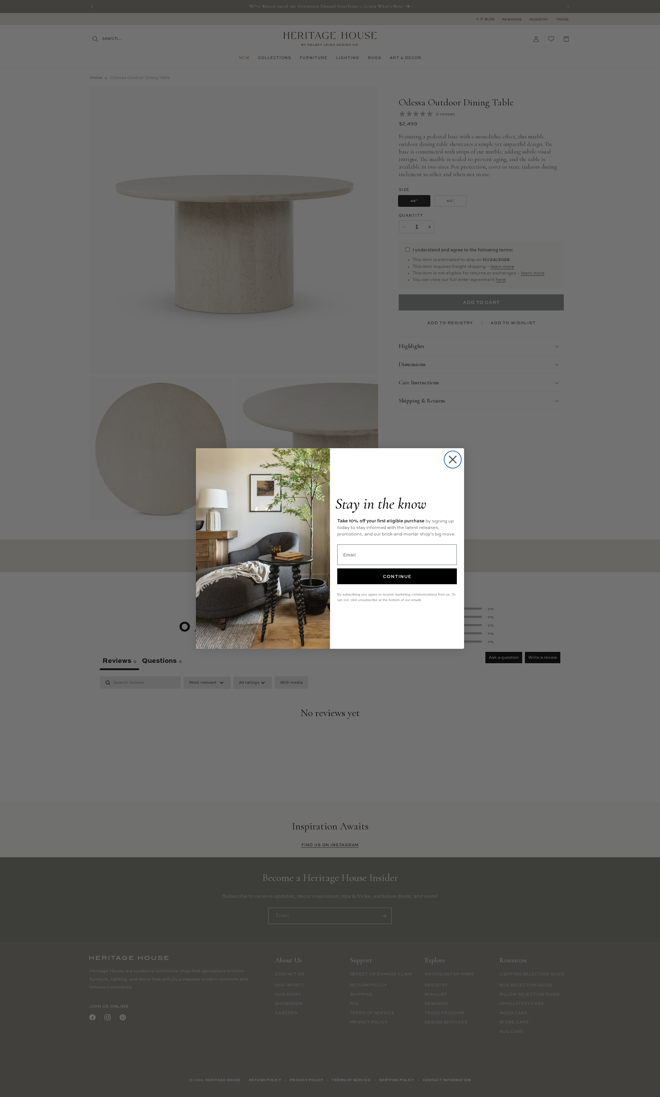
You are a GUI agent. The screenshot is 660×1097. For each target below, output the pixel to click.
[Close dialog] (452, 459)
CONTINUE (397, 576)
